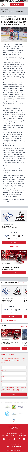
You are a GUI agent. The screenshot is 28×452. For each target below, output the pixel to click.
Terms (20, 433)
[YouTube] (24, 439)
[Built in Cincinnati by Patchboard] (14, 445)
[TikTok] (19, 439)
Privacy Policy (14, 433)
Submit (14, 394)
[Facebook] (4, 439)
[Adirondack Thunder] (3, 5)
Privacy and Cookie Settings (19, 435)
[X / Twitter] (14, 439)
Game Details (14, 246)
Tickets (15, 242)
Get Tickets (16, 4)
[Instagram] (9, 439)
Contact (8, 433)
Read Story (15, 273)
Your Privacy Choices (7, 435)
